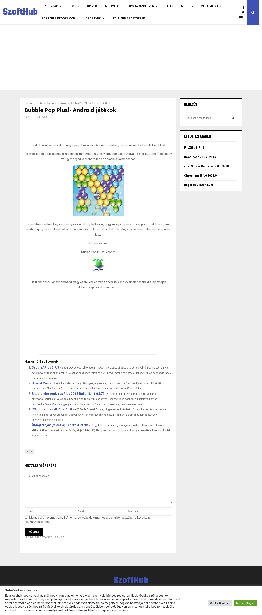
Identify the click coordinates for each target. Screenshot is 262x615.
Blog (72, 6)
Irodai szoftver (141, 6)
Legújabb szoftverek (128, 18)
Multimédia (209, 6)
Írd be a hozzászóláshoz (44, 537)
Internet (111, 6)
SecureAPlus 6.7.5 (45, 367)
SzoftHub (20, 12)
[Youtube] (242, 17)
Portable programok (58, 18)
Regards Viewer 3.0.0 (198, 185)
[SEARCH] (233, 118)
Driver (92, 6)
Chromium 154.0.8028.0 (200, 175)
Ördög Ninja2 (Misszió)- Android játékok (61, 425)
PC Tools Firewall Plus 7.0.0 (52, 409)
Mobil (185, 6)
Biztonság (50, 6)
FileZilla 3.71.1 (194, 147)
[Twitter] (244, 12)
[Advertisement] (130, 57)
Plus (29, 451)
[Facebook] (245, 7)
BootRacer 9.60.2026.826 (201, 157)
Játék (169, 6)
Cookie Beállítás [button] (219, 603)
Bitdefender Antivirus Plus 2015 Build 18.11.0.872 (68, 394)
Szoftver (93, 18)
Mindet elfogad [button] (245, 603)
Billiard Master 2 (43, 383)
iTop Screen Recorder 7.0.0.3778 (206, 166)
